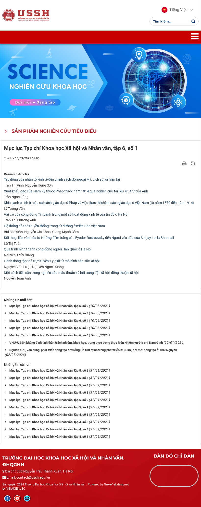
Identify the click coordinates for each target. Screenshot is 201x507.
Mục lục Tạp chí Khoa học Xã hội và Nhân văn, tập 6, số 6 (48, 335)
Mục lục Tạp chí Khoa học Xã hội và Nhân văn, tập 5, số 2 (48, 400)
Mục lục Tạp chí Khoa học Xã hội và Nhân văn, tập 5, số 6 (48, 370)
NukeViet (110, 484)
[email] (27, 498)
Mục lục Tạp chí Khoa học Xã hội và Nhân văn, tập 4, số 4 (48, 429)
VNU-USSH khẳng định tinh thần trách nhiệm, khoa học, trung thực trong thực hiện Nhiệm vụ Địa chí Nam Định (86, 342)
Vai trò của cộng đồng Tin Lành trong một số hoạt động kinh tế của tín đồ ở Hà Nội (66, 214)
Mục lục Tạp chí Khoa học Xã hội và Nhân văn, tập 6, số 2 (48, 306)
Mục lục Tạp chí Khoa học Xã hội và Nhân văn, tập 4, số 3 (48, 436)
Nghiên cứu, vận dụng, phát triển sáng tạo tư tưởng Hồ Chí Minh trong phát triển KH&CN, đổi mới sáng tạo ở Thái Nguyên (93, 350)
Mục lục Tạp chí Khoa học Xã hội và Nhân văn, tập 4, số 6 (48, 414)
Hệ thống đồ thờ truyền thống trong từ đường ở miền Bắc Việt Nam (54, 226)
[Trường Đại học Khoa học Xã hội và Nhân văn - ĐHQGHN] (8, 15)
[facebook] (7, 498)
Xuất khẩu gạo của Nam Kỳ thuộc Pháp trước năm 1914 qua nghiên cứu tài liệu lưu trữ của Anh (76, 191)
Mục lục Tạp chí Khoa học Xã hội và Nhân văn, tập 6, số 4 (48, 320)
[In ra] (185, 163)
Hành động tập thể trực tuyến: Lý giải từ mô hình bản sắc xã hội (52, 261)
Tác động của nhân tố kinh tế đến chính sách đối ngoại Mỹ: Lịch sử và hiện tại (62, 179)
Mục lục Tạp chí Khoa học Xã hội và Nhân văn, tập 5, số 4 (48, 385)
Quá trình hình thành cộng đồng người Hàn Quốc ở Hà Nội (47, 249)
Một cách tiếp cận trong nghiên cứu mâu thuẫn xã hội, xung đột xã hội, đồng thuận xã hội (71, 273)
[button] (174, 10)
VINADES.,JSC (15, 488)
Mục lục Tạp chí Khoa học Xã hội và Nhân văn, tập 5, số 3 (48, 392)
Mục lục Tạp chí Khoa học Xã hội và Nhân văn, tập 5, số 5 (48, 378)
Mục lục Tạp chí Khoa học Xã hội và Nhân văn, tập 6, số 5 (48, 328)
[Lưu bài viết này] (193, 163)
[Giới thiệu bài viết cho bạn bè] (178, 163)
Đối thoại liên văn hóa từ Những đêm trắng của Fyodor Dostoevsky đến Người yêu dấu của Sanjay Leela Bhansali (89, 238)
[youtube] (17, 498)
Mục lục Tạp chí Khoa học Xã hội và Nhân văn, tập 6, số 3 (48, 313)
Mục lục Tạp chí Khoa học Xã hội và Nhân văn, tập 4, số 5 (48, 422)
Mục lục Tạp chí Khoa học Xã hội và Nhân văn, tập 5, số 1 (48, 407)
